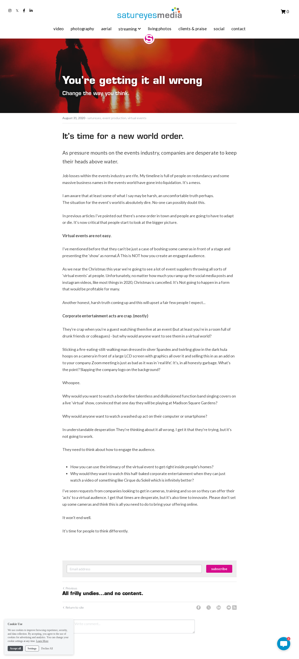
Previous (71, 588)
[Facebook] (198, 607)
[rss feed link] (234, 607)
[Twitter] (208, 607)
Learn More (42, 641)
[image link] (149, 13)
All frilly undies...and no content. (102, 593)
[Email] (229, 607)
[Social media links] (9, 10)
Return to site (74, 607)
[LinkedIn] (218, 607)
